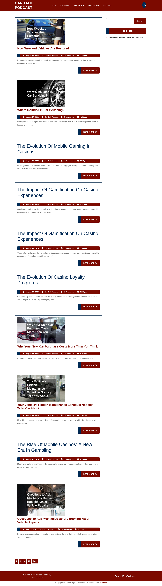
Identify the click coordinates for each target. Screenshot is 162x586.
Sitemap (103, 583)
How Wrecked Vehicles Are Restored (43, 48)
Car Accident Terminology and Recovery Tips (125, 37)
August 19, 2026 (32, 55)
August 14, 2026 (32, 161)
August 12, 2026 (32, 459)
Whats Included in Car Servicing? (40, 110)
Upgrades (107, 5)
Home (54, 5)
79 (29, 561)
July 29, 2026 (31, 529)
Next (34, 561)
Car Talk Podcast (51, 55)
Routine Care (93, 5)
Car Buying (64, 5)
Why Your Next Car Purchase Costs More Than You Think (57, 346)
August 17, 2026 (32, 117)
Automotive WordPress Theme (35, 575)
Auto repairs (79, 5)
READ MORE (91, 71)
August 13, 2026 (32, 353)
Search (140, 21)
